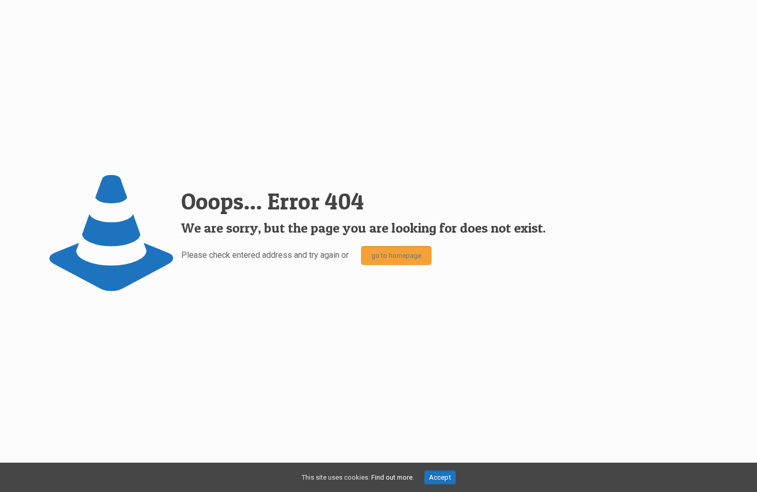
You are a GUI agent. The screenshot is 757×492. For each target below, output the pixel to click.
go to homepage (396, 255)
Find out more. (392, 477)
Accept (440, 477)
